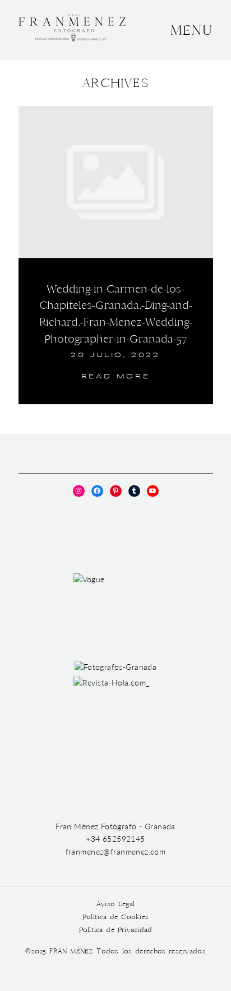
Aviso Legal (115, 904)
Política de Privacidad (116, 930)
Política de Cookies (115, 917)
